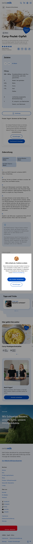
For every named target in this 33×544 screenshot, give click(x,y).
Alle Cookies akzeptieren (16, 279)
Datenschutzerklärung (18, 272)
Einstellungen (16, 284)
